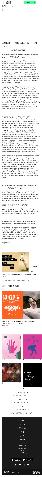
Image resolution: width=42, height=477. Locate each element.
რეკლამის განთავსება (21, 403)
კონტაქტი (21, 406)
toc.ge (22, 450)
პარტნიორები (22, 399)
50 (25, 388)
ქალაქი (14, 6)
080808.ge (22, 448)
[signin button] (34, 2)
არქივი (22, 440)
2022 (41, 387)
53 (4, 360)
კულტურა (22, 428)
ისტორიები (7, 6)
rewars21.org (22, 453)
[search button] (40, 5)
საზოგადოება (22, 424)
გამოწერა (28, 2)
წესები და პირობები (21, 410)
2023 (20, 359)
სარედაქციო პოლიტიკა (21, 396)
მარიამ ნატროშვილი (20, 50)
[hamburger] (2, 2)
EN (39, 2)
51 (4, 383)
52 (25, 359)
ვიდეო (22, 432)
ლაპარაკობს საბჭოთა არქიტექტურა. (16, 280)
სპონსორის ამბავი (10, 286)
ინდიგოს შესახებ (21, 392)
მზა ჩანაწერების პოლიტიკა (21, 413)
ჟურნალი (22, 436)
